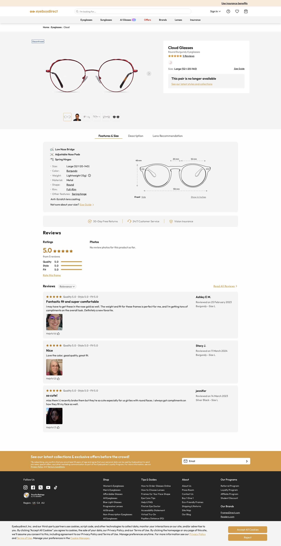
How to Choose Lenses (152, 489)
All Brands (108, 510)
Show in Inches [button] (198, 197)
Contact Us (187, 494)
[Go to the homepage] (44, 11)
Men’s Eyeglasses (111, 489)
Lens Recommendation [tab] (168, 136)
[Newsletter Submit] (246, 461)
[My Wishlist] (237, 11)
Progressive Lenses (113, 506)
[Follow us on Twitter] (41, 487)
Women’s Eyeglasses (113, 485)
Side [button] (143, 197)
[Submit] (77, 11)
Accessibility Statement (153, 510)
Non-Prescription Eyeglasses (117, 514)
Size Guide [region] (239, 68)
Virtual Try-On (148, 514)
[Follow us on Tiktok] (55, 487)
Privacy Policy (37, 467)
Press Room (188, 489)
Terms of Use (24, 538)
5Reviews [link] (188, 56)
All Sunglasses (110, 518)
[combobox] (132, 11)
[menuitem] (86, 19)
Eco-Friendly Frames (192, 502)
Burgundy (181, 51)
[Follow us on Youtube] (48, 487)
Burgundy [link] (72, 170)
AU (43, 502)
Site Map (186, 510)
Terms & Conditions (56, 467)
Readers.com (227, 516)
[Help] (228, 11)
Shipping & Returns (191, 506)
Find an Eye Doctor (151, 506)
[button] (149, 74)
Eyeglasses (193, 51)
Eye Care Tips (148, 498)
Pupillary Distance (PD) (152, 518)
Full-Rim (71, 189)
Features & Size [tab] (109, 136)
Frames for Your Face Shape (155, 494)
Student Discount (229, 498)
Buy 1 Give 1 (188, 498)
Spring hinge (79, 194)
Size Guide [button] (86, 204)
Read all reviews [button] (224, 286)
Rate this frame (52, 275)
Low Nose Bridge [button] (65, 149)
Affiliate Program (229, 494)
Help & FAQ (147, 502)
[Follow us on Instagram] (25, 487)
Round (171, 51)
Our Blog (186, 514)
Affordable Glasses (112, 494)
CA (38, 502)
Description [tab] (135, 136)
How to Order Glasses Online (156, 485)
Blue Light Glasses (112, 502)
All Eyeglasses (110, 498)
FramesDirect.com (230, 512)
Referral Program (230, 485)
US (34, 502)
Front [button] (137, 197)
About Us (186, 485)
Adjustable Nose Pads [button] (67, 154)
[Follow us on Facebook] (33, 487)
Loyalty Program (229, 489)
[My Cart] (245, 11)
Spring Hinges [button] (63, 159)
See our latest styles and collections (191, 84)
